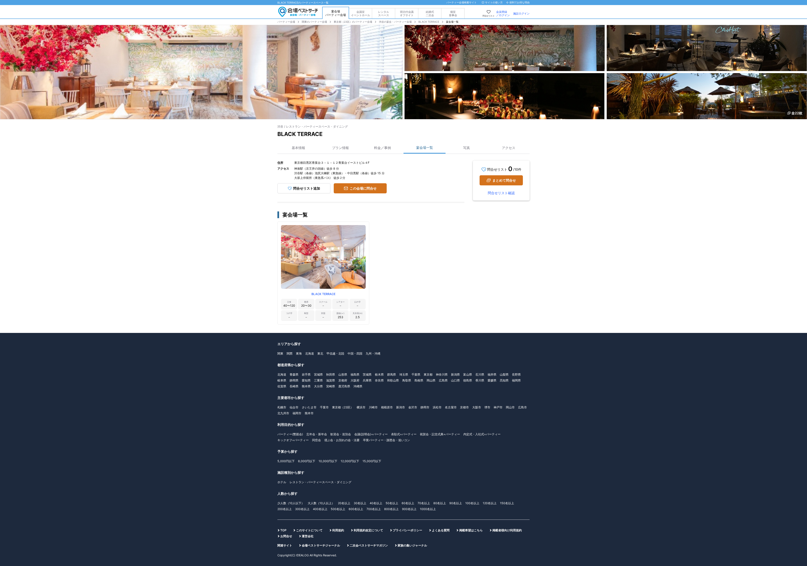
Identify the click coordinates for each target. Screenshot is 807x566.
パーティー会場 (286, 21)
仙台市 (294, 407)
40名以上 (376, 503)
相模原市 (387, 407)
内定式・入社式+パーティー (482, 434)
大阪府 (355, 380)
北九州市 (283, 413)
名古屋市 (451, 407)
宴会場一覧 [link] (452, 21)
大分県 (318, 386)
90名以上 (455, 503)
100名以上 (472, 503)
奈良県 (379, 380)
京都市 (464, 407)
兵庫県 (367, 380)
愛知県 (306, 380)
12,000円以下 (350, 461)
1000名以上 (428, 509)
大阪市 (476, 407)
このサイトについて (309, 530)
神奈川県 (442, 374)
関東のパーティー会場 (314, 21)
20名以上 (344, 503)
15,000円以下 (372, 461)
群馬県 (391, 374)
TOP (283, 530)
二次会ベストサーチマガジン (369, 545)
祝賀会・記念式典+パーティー (440, 434)
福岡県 (516, 380)
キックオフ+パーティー (293, 440)
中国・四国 (355, 353)
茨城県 (367, 374)
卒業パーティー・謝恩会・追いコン (386, 440)
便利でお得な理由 (519, 2)
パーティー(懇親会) (290, 434)
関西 (290, 353)
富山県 (467, 374)
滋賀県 (330, 380)
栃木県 (379, 374)
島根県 (418, 380)
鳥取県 (406, 380)
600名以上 (356, 509)
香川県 (479, 380)
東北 (320, 353)
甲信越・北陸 (335, 353)
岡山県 (431, 380)
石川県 (479, 374)
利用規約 (338, 530)
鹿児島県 (344, 386)
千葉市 (324, 407)
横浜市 (361, 407)
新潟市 (400, 407)
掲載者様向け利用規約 (507, 530)
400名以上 (320, 509)
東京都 (428, 374)
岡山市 (510, 407)
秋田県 (330, 374)
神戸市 (498, 407)
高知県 (504, 380)
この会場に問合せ (363, 188)
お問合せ (286, 536)
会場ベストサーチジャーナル (321, 545)
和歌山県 (393, 380)
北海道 (309, 353)
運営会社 (308, 536)
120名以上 (490, 503)
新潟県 (455, 374)
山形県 (342, 374)
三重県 (318, 380)
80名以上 (439, 503)
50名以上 (392, 503)
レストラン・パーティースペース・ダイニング (320, 482)
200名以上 (284, 509)
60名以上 (408, 503)
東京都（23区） (342, 407)
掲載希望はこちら (471, 530)
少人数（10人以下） (290, 503)
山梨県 (504, 374)
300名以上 (302, 509)
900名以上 (409, 509)
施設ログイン (521, 13)
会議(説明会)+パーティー (371, 434)
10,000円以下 (328, 461)
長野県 (516, 374)
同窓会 (316, 440)
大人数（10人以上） (321, 503)
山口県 (455, 380)
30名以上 (360, 503)
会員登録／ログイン (503, 13)
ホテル (281, 482)
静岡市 (425, 407)
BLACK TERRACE (428, 21)
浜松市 (437, 407)
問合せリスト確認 (501, 193)
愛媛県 (492, 380)
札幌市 (281, 407)
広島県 (443, 380)
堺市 (487, 407)
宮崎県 (330, 386)
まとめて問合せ (504, 180)
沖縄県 (357, 386)
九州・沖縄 (373, 353)
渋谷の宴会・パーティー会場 (395, 21)
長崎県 (294, 386)
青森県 (294, 374)
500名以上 (338, 509)
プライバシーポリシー (407, 530)
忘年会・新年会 (316, 434)
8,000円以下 (306, 461)
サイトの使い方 (494, 2)
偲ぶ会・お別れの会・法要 (342, 440)
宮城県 (318, 374)
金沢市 (412, 407)
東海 (299, 353)
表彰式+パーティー (404, 434)
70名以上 (424, 503)
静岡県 (294, 380)
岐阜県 (281, 380)
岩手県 (306, 374)
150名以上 (507, 503)
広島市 (522, 407)
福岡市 (297, 413)
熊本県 (306, 386)
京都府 (342, 380)
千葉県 (415, 374)
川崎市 (373, 407)
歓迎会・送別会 (340, 434)
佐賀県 (281, 386)
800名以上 (391, 509)
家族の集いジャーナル (412, 545)
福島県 (355, 374)
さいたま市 (309, 407)
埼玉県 (403, 374)
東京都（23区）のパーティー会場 (353, 21)
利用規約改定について (368, 530)
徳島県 (467, 380)
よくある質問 (441, 530)
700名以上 (374, 509)
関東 (280, 353)
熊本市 (309, 413)
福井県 (492, 374)
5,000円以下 (286, 461)
